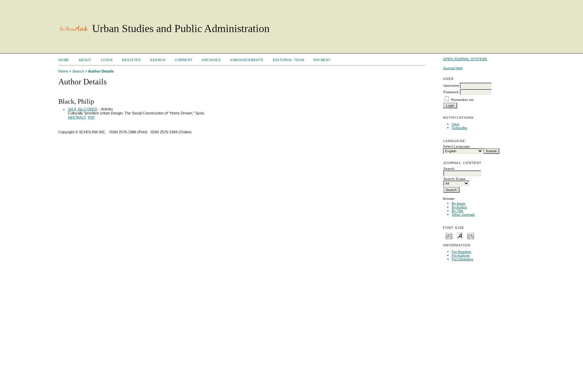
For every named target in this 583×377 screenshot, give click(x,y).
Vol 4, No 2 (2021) (83, 109)
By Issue (458, 203)
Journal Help (453, 68)
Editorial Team (288, 60)
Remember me (462, 100)
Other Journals (463, 214)
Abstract (77, 117)
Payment (322, 60)
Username (451, 85)
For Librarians (462, 259)
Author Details (101, 71)
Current (183, 60)
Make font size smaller (449, 235)
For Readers (461, 251)
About (85, 60)
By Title (457, 211)
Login (107, 60)
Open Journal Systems (465, 59)
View (455, 124)
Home (63, 60)
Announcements (246, 60)
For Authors (461, 255)
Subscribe (459, 128)
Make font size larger (470, 235)
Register (131, 60)
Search (157, 60)
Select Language (456, 146)
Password (451, 92)
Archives (211, 60)
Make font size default (459, 235)
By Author (459, 207)
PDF (91, 117)
